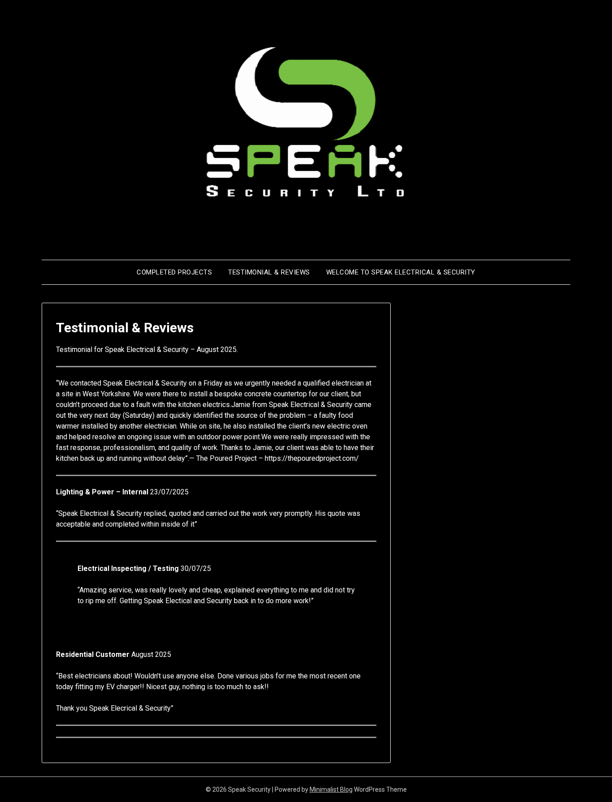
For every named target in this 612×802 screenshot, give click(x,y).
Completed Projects (174, 272)
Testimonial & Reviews (269, 272)
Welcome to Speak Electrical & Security (400, 272)
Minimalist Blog (331, 789)
